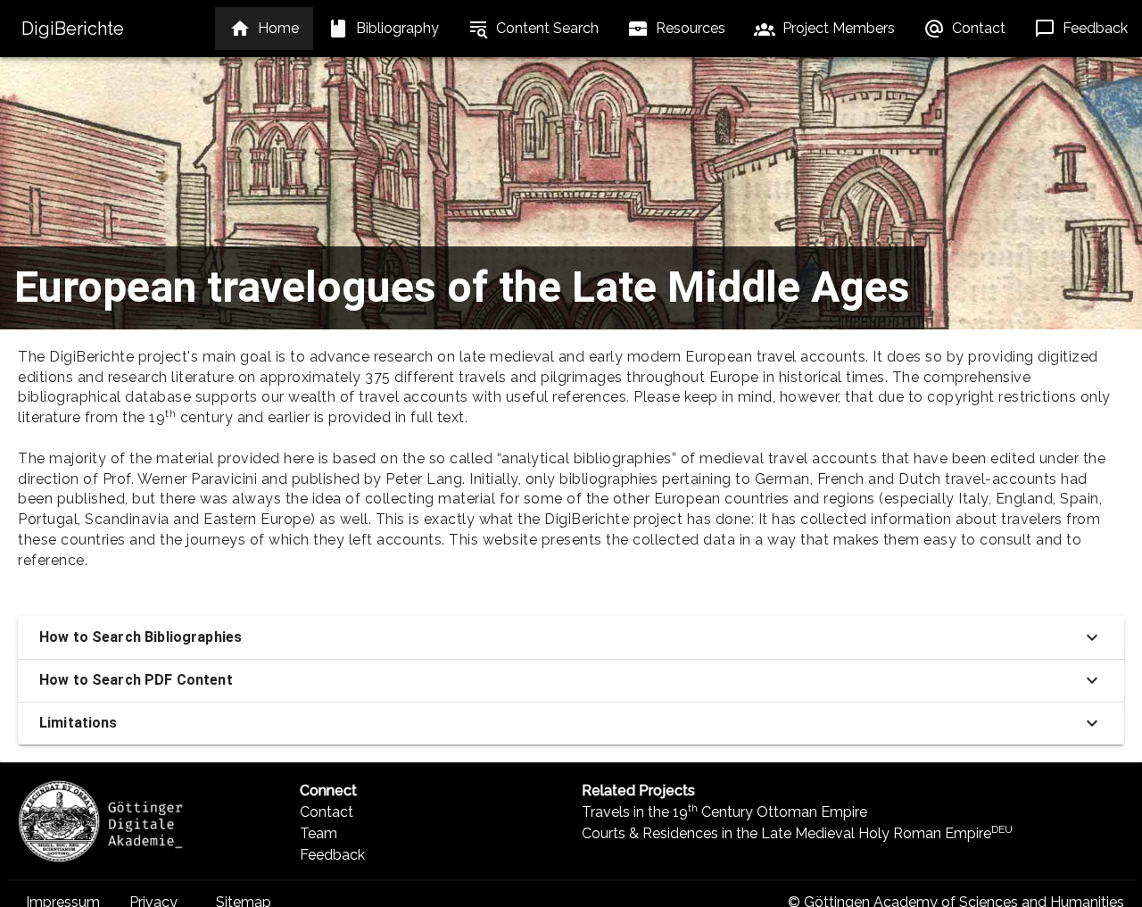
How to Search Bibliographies (140, 636)
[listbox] (264, 28)
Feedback (332, 854)
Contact (326, 811)
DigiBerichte (72, 28)
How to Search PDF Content (136, 679)
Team (318, 833)
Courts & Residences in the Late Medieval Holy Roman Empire (797, 833)
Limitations (78, 722)
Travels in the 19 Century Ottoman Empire (724, 811)
